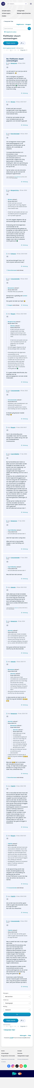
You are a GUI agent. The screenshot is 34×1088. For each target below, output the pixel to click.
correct (25, 296)
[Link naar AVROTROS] (14, 1073)
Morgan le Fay (15, 190)
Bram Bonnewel (15, 134)
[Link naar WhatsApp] (25, 1066)
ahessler (13, 587)
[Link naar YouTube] (21, 1066)
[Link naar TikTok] (17, 1066)
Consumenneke (15, 279)
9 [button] (12, 50)
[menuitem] (23, 1035)
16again (10, 305)
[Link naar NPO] (20, 1073)
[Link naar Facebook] (8, 1066)
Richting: (5, 1006)
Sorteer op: (6, 1000)
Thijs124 (13, 786)
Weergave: (5, 993)
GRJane (13, 102)
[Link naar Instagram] (12, 1066)
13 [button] (18, 50)
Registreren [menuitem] (20, 24)
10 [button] (15, 50)
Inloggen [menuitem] (28, 24)
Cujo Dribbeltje (15, 454)
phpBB (11, 1037)
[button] (26, 4)
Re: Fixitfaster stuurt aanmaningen (15, 60)
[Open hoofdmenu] (31, 4)
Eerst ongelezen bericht (9, 48)
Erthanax (13, 254)
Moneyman (14, 63)
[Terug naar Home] (3, 4)
